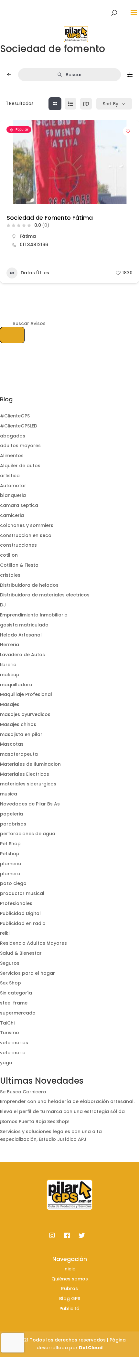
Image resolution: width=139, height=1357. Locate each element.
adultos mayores (20, 445)
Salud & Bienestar (21, 953)
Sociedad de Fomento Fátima (49, 218)
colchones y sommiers (26, 525)
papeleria (11, 814)
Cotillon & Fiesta (19, 565)
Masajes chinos (18, 724)
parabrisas (13, 824)
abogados (12, 436)
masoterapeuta (19, 754)
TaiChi (7, 1023)
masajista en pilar (21, 734)
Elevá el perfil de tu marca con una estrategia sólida (62, 1111)
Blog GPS (69, 1298)
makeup (9, 674)
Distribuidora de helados (29, 585)
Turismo (9, 1032)
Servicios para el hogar (27, 973)
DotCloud (90, 1347)
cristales (10, 575)
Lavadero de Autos (22, 654)
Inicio (69, 1269)
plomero (10, 873)
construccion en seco (25, 535)
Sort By (110, 103)
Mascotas (12, 744)
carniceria (12, 515)
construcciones (18, 545)
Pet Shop (10, 843)
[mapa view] (86, 103)
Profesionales (16, 903)
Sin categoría (16, 993)
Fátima (28, 236)
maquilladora (16, 684)
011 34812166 (34, 244)
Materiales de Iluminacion (30, 764)
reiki (4, 933)
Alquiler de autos (20, 465)
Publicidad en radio (23, 923)
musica (8, 794)
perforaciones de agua (27, 833)
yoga (6, 1062)
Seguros (9, 963)
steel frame (13, 1003)
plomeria (10, 863)
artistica (10, 475)
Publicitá (69, 1308)
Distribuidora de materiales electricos (45, 595)
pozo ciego (13, 883)
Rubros (69, 1288)
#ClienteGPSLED (18, 426)
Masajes (9, 704)
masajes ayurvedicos (25, 714)
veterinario (13, 1052)
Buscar (74, 74)
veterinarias (14, 1042)
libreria (8, 664)
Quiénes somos (69, 1279)
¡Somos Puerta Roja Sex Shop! (35, 1121)
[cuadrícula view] (54, 103)
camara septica (19, 505)
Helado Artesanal (21, 635)
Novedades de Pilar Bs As (30, 804)
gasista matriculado (24, 625)
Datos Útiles (35, 272)
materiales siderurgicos (28, 784)
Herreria (9, 644)
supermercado (18, 1013)
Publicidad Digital (20, 913)
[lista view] (70, 103)
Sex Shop (10, 983)
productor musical (22, 893)
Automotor (13, 485)
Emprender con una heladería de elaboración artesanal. (67, 1101)
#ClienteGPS (15, 416)
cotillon (9, 555)
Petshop (9, 853)
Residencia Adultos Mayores (33, 943)
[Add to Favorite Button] (128, 131)
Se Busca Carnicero (23, 1092)
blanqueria (13, 495)
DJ (3, 605)
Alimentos (12, 455)
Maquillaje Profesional (26, 694)
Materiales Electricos (24, 774)
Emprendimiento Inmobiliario (34, 615)
